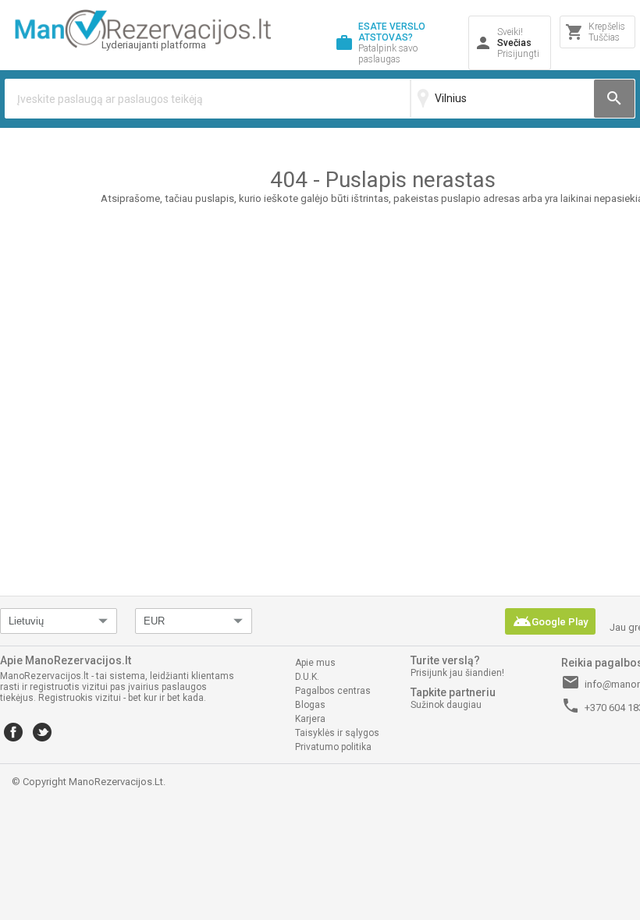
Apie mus (315, 662)
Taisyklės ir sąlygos (337, 732)
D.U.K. (307, 676)
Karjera (310, 718)
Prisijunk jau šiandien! (457, 672)
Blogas (310, 704)
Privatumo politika (333, 746)
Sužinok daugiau (446, 704)
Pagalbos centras (333, 690)
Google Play (550, 621)
